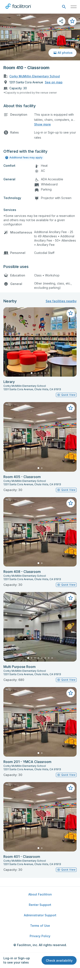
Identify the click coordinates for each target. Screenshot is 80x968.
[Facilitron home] (18, 9)
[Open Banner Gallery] (40, 37)
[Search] (64, 7)
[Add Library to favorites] (70, 313)
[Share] (61, 21)
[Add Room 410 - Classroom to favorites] (72, 21)
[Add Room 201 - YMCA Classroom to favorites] (70, 693)
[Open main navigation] (74, 7)
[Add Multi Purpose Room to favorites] (70, 598)
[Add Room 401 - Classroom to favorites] (70, 788)
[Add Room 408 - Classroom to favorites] (70, 503)
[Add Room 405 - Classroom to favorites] (70, 408)
